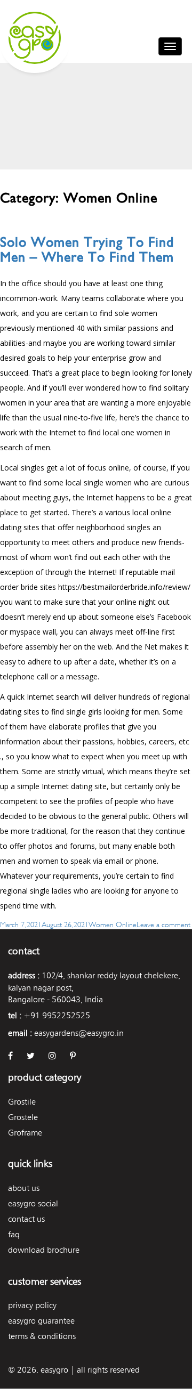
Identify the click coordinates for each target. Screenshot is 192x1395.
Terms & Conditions (42, 1336)
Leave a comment (163, 924)
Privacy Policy (32, 1305)
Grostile (22, 1102)
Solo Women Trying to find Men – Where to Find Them (87, 250)
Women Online (113, 924)
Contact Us (26, 1219)
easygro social (33, 1203)
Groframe (25, 1133)
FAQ (14, 1234)
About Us (23, 1188)
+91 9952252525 (56, 1015)
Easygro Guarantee (41, 1321)
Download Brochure (43, 1250)
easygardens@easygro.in (79, 1033)
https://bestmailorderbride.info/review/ (124, 587)
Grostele (23, 1117)
